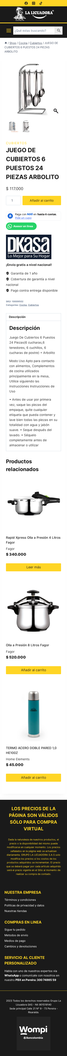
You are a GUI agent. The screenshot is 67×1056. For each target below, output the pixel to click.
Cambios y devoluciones (20, 946)
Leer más (33, 567)
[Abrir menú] (8, 30)
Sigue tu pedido (14, 929)
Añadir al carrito (42, 200)
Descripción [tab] (17, 317)
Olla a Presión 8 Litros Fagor (27, 645)
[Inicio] (5, 43)
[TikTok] (41, 3)
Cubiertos (16, 143)
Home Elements (18, 759)
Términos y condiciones (20, 900)
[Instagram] (33, 3)
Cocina (23, 305)
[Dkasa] (28, 247)
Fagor (10, 549)
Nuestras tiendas (15, 911)
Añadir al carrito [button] (33, 670)
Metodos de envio (16, 935)
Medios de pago (14, 941)
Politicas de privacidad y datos (24, 905)
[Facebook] (26, 3)
